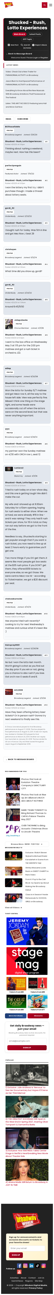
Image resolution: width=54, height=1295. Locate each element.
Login (37, 5)
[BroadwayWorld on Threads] (43, 1265)
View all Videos (12, 907)
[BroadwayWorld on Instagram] (25, 1265)
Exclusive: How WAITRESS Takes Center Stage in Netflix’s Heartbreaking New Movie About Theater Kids (27, 1153)
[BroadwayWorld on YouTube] (19, 1271)
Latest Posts (35, 34)
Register (29, 5)
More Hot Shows (16, 1016)
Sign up (27, 1047)
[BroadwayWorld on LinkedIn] (31, 1265)
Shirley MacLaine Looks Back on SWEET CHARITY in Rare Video (37, 871)
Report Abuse (41, 45)
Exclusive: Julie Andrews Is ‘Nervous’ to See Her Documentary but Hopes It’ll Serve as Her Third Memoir (27, 1090)
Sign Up (16, 1255)
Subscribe (22, 119)
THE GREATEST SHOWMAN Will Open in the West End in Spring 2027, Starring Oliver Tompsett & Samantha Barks (27, 1122)
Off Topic (27, 39)
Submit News (17, 1281)
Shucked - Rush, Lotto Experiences (23, 141)
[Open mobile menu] (50, 5)
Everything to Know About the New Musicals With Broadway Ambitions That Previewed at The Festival (25, 94)
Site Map (39, 1281)
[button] (44, 5)
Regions (29, 1281)
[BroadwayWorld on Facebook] (19, 1265)
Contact (32, 1278)
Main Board (19, 34)
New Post (15, 45)
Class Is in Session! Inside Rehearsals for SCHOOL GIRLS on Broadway (36, 898)
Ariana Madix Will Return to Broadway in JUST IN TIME (27, 1183)
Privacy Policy (36, 1288)
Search (27, 45)
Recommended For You (16, 771)
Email (8, 119)
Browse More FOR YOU (25, 844)
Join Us (41, 1278)
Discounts (38, 1016)
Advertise (14, 1278)
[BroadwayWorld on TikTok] (37, 1265)
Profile (10, 130)
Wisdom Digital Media (36, 1285)
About (23, 1278)
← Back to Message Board (19, 53)
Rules (28, 48)
